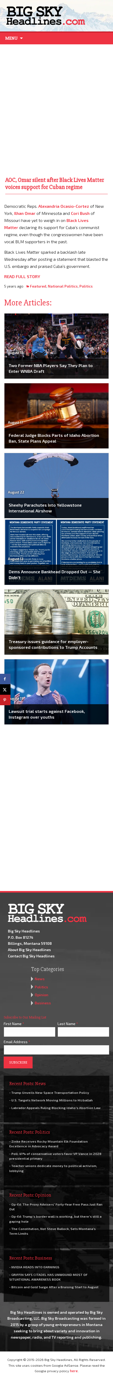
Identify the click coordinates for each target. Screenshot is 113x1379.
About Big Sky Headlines (29, 949)
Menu (11, 38)
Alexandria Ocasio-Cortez (63, 206)
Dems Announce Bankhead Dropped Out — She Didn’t (54, 574)
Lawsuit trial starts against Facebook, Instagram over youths (47, 714)
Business (43, 1003)
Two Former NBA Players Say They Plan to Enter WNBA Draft (51, 368)
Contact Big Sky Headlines (31, 956)
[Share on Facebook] (5, 679)
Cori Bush (80, 213)
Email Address (17, 1041)
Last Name (68, 1023)
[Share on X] (5, 689)
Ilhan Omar (24, 213)
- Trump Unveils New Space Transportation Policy (49, 1092)
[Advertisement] (56, 109)
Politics (86, 286)
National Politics (63, 286)
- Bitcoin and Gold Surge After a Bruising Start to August (54, 1287)
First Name (14, 1023)
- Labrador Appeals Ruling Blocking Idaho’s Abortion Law (55, 1108)
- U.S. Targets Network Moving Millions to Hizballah (51, 1100)
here (74, 1371)
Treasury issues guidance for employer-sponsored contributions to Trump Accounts (53, 644)
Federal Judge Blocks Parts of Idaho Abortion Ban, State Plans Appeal (54, 438)
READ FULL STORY (22, 276)
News (40, 979)
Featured (38, 286)
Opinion (41, 995)
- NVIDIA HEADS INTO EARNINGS (34, 1267)
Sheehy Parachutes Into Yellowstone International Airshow (45, 507)
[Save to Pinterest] (5, 700)
